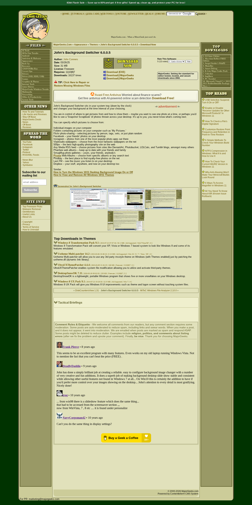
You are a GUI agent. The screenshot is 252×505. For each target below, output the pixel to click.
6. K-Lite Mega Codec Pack (215, 71)
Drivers (25, 74)
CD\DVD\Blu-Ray (30, 69)
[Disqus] (126, 386)
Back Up (26, 64)
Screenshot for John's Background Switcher (79, 186)
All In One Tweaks (30, 53)
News (25, 122)
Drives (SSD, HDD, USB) (33, 76)
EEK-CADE (92, 14)
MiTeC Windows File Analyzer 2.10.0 (158, 290)
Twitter (26, 149)
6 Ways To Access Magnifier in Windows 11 (214, 184)
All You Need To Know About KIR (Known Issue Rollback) (214, 194)
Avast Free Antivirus (107, 94)
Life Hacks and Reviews (35, 114)
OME (65, 14)
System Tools (27, 100)
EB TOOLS (107, 14)
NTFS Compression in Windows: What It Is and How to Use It (214, 153)
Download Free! (163, 98)
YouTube (27, 142)
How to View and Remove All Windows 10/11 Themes (83, 175)
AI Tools (25, 51)
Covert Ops (27, 71)
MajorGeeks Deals (32, 119)
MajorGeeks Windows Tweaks (35, 89)
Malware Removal (32, 209)
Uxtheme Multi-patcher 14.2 (73, 253)
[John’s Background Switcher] (88, 208)
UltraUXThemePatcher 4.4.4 (74, 265)
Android (25, 56)
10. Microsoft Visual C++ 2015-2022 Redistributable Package (217, 82)
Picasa (57, 155)
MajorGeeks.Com (62, 44)
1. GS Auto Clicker (211, 56)
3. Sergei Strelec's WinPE (214, 63)
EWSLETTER (136, 14)
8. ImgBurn (208, 76)
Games (25, 79)
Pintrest (26, 152)
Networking (27, 95)
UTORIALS (77, 14)
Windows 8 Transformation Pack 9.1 (78, 242)
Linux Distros (28, 87)
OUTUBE (120, 14)
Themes (93, 44)
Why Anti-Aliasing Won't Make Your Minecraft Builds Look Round (215, 175)
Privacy (26, 224)
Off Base (27, 124)
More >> (206, 86)
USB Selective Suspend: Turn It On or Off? (216, 101)
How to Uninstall (31, 229)
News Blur (27, 160)
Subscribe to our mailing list (34, 174)
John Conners (70, 59)
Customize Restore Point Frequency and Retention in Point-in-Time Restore (216, 132)
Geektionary (29, 211)
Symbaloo (27, 165)
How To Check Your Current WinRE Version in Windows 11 (215, 164)
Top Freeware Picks (32, 206)
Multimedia (27, 92)
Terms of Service (31, 227)
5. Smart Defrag (210, 69)
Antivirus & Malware (31, 58)
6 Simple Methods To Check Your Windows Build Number (215, 143)
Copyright (27, 222)
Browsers (26, 66)
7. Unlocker (208, 74)
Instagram (27, 147)
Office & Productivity (32, 97)
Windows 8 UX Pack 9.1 (71, 281)
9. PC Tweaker (209, 79)
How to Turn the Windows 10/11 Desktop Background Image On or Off (93, 172)
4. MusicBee (208, 66)
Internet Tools (28, 84)
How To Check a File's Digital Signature (214, 122)
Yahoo (25, 162)
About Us (27, 217)
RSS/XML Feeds (31, 155)
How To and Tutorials (33, 111)
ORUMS (160, 14)
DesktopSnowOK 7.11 (70, 273)
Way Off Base (29, 117)
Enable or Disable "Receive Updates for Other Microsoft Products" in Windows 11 (215, 112)
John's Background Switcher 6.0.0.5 (119, 44)
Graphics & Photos (30, 82)
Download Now (148, 44)
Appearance (27, 61)
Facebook (27, 144)
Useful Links (29, 214)
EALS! (149, 14)
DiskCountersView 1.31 (87, 290)
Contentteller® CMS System (184, 493)
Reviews (27, 127)
